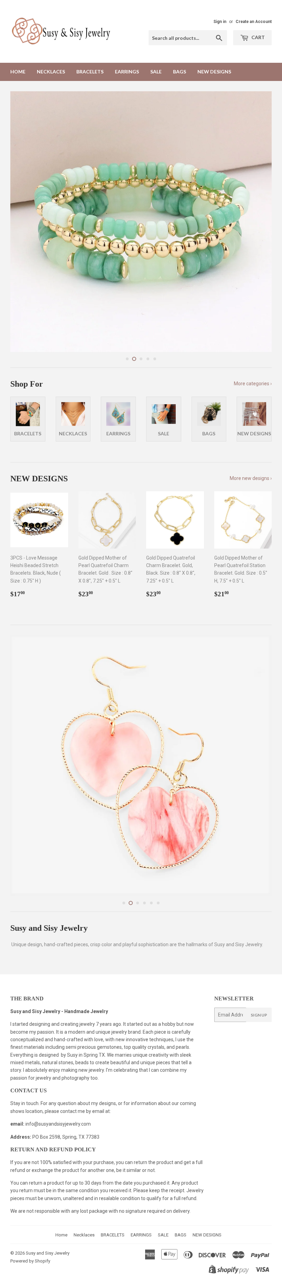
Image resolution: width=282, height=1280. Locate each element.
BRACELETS (90, 71)
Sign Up (259, 1015)
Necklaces (51, 71)
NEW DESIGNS (214, 71)
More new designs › (251, 478)
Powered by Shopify (30, 1261)
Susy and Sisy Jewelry (47, 1253)
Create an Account (254, 21)
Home (17, 71)
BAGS (179, 71)
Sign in (220, 21)
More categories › (253, 383)
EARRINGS (127, 71)
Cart (257, 37)
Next (260, 221)
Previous (21, 221)
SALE (156, 71)
